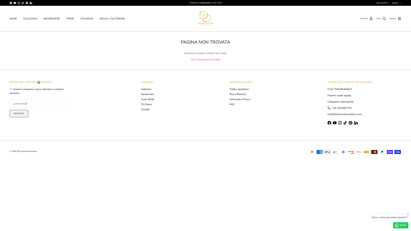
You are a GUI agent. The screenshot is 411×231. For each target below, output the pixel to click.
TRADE (70, 18)
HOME (13, 18)
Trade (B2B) (147, 99)
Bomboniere (147, 94)
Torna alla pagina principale (205, 59)
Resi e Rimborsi (238, 94)
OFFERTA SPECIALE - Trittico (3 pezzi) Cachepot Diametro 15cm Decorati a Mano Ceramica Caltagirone (46, 226)
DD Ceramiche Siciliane (27, 151)
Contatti (145, 109)
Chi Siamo (146, 104)
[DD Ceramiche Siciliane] (205, 18)
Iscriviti (19, 113)
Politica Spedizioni (239, 89)
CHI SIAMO (87, 18)
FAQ (232, 104)
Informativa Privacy (240, 99)
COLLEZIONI (30, 18)
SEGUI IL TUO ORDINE (112, 18)
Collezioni (146, 89)
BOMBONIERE (52, 18)
